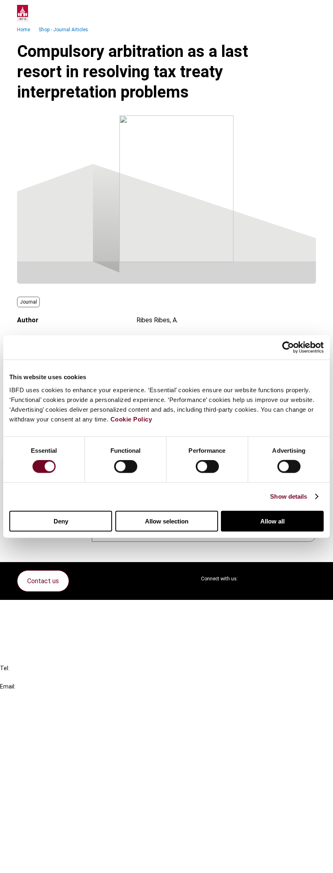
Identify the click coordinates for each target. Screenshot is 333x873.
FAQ (22, 626)
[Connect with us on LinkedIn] (270, 578)
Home (23, 30)
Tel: (4, 668)
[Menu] (308, 13)
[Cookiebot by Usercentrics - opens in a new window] (288, 347)
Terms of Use (35, 861)
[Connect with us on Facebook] (309, 578)
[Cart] (291, 13)
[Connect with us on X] (250, 578)
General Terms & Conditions (55, 803)
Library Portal (35, 765)
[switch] (125, 466)
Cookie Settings (39, 847)
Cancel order (34, 611)
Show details (288, 496)
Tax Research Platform (49, 736)
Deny (61, 520)
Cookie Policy (131, 418)
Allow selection (166, 520)
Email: (7, 686)
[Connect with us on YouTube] (289, 578)
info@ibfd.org (19, 695)
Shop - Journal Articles (63, 30)
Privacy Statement (43, 817)
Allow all (272, 520)
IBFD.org (28, 721)
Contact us (43, 581)
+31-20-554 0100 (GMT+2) (39, 677)
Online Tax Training (42, 751)
